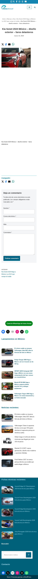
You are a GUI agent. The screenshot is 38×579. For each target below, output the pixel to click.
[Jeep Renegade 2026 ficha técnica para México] (7, 535)
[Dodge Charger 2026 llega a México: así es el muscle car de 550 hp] (7, 364)
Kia (14, 19)
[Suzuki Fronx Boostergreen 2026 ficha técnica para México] (7, 501)
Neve (8, 577)
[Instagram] (17, 331)
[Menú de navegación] (29, 7)
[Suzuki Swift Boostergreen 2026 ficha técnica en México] (7, 524)
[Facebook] (3, 331)
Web (4, 224)
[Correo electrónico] (12, 331)
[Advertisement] (19, 90)
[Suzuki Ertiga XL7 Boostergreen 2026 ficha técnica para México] (7, 490)
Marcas (9, 19)
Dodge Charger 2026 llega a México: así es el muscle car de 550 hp (23, 362)
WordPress (27, 577)
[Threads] (22, 331)
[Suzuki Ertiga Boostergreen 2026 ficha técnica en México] (7, 513)
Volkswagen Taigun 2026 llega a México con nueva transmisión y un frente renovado (24, 396)
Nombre (6, 208)
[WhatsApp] (26, 331)
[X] (8, 331)
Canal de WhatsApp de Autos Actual (19, 323)
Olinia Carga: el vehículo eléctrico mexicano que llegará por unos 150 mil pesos (25, 439)
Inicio (3, 19)
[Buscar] (35, 7)
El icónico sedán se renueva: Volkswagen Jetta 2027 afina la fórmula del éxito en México (23, 350)
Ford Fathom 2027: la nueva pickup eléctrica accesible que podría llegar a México (24, 462)
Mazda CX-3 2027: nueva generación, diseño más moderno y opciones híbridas (25, 450)
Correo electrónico (9, 216)
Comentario (7, 232)
